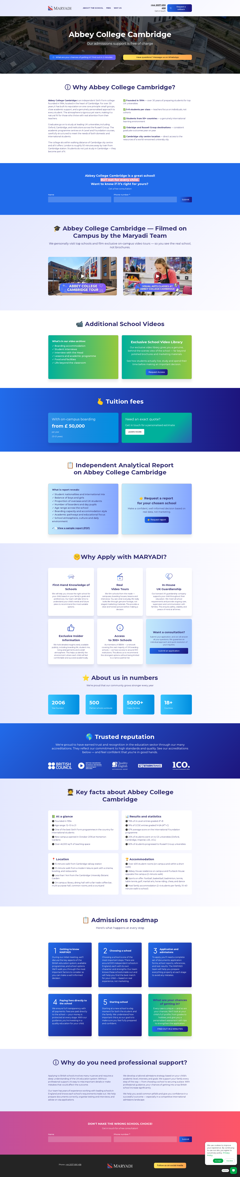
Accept (218, 1161)
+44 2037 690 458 (73, 1164)
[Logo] (59, 8)
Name (51, 194)
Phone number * (122, 194)
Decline (229, 1161)
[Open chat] (233, 1170)
